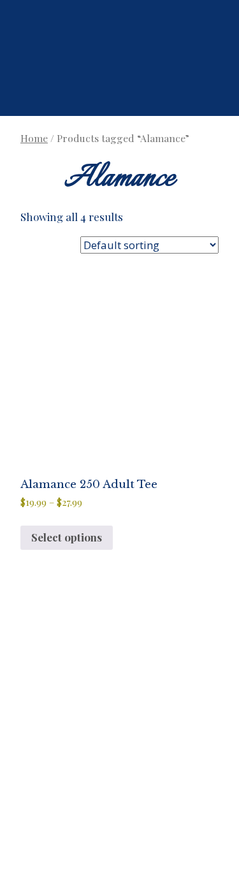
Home (34, 138)
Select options (66, 537)
